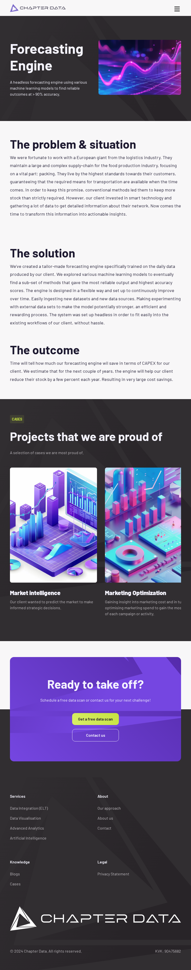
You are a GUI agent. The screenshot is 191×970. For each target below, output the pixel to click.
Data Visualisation (25, 818)
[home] (38, 8)
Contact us (95, 735)
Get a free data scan (95, 719)
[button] (177, 8)
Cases (15, 883)
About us (105, 818)
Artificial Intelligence (28, 838)
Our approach (109, 808)
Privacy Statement (113, 873)
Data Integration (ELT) (29, 808)
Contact (104, 828)
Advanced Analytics (27, 828)
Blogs (15, 873)
